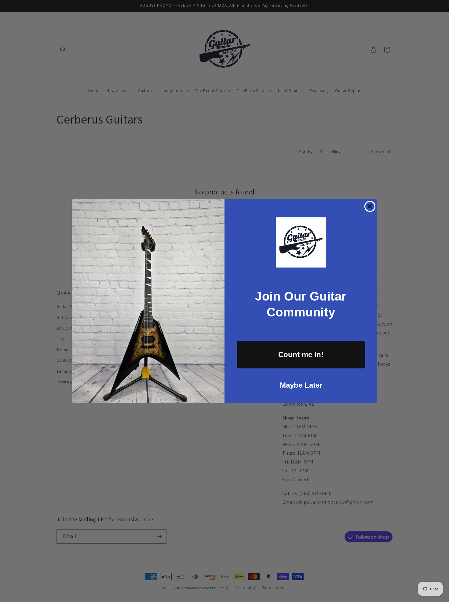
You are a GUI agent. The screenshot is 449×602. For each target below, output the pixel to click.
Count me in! (300, 354)
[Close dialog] (370, 206)
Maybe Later (301, 385)
